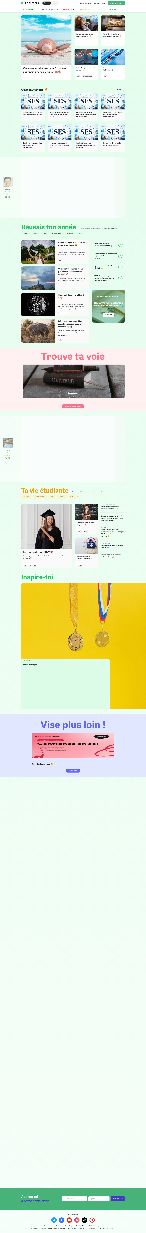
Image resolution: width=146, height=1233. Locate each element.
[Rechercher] (123, 9)
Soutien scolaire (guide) (65, 1228)
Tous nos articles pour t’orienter (73, 406)
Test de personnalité (87, 76)
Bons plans (26, 77)
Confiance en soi (63, 313)
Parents (55, 3)
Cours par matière (36, 1228)
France (34, 565)
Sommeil (61, 497)
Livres (105, 43)
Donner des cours (85, 3)
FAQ (90, 1226)
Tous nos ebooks (73, 770)
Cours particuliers (99, 3)
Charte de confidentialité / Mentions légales (86, 1228)
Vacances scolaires (36, 77)
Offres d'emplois (69, 1226)
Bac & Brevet (113, 9)
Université (70, 233)
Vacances (79, 43)
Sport (105, 76)
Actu (25, 565)
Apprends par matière (49, 9)
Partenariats (59, 1226)
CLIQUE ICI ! (108, 314)
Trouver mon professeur (116, 3)
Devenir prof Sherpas (82, 1226)
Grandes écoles (56, 233)
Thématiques (97, 1226)
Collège (26, 233)
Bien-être (26, 497)
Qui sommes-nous (49, 1226)
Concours (85, 531)
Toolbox (99, 9)
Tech (60, 339)
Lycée (35, 233)
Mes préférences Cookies (107, 1228)
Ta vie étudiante (84, 9)
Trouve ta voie (67, 9)
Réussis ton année (29, 9)
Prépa (44, 233)
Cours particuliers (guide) (49, 1228)
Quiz (52, 497)
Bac (60, 260)
